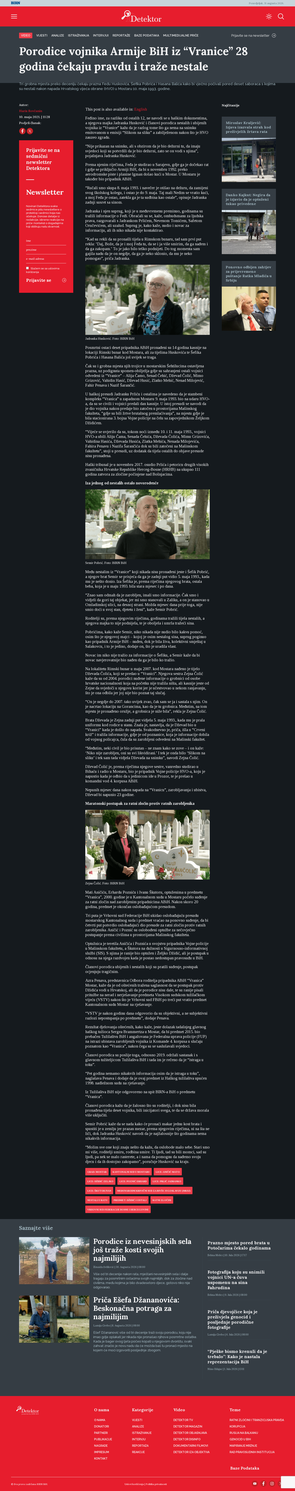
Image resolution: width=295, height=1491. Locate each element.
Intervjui (101, 35)
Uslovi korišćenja (134, 1484)
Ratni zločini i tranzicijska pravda (257, 1420)
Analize (57, 35)
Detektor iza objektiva (191, 1452)
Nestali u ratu (97, 1200)
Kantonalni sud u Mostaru (131, 1172)
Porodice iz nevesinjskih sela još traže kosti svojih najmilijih (142, 1250)
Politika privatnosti (156, 1484)
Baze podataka (146, 35)
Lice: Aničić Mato (168, 1172)
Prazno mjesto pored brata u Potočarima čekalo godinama (239, 1245)
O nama (101, 1409)
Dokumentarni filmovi (190, 1445)
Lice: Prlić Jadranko (167, 1181)
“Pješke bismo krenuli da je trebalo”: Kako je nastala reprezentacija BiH (237, 1357)
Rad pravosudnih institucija (252, 1452)
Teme (235, 1409)
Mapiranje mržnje (243, 1445)
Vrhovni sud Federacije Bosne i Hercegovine (118, 1209)
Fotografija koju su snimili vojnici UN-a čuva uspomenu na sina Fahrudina (236, 1279)
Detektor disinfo (186, 1439)
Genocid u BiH (240, 1439)
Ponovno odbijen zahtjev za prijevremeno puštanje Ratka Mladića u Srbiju (249, 274)
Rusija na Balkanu (244, 1432)
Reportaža (140, 1445)
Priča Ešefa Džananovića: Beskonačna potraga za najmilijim (136, 1308)
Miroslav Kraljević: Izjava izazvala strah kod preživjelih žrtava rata (248, 127)
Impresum (101, 1452)
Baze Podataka (244, 1468)
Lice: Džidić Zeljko (100, 1181)
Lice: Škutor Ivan (99, 1190)
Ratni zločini (162, 1200)
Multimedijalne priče (180, 35)
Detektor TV (183, 1420)
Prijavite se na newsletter (250, 35)
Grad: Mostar (97, 1172)
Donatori (101, 1426)
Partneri (101, 1432)
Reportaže (121, 35)
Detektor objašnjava (190, 1432)
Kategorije (142, 1409)
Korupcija (237, 1426)
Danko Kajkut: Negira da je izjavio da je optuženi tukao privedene (248, 199)
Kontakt (101, 1458)
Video (25, 35)
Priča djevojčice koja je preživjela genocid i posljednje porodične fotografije (232, 1319)
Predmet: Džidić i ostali (130, 1200)
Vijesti (41, 35)
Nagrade (101, 1445)
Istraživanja (78, 35)
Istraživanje (142, 1432)
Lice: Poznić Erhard (133, 1181)
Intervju (139, 1439)
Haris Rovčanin (30, 111)
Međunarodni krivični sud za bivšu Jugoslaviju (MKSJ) (153, 1190)
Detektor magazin (187, 1426)
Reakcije (138, 1452)
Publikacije (103, 1439)
